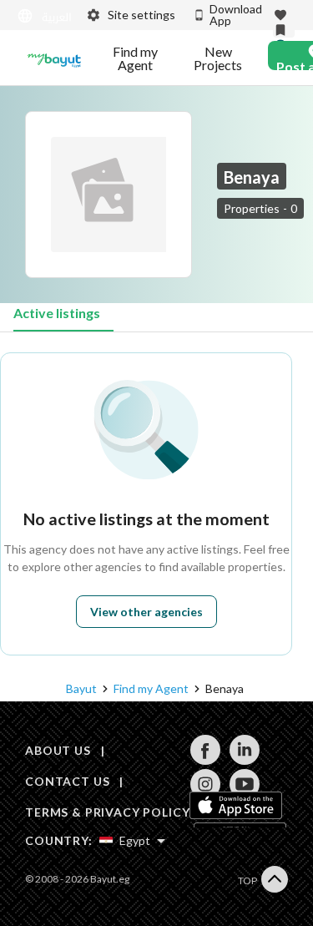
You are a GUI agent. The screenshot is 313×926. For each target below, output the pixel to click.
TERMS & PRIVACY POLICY (107, 812)
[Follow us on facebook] (204, 760)
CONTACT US (67, 781)
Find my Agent (135, 58)
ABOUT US (58, 750)
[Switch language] (41, 16)
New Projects (218, 58)
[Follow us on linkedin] (244, 760)
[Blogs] (54, 58)
